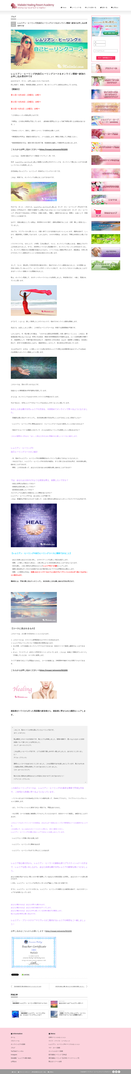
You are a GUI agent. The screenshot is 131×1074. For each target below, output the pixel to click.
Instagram (14, 1054)
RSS (113, 1072)
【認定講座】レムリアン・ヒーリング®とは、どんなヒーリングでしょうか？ (32, 1014)
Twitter (116, 1072)
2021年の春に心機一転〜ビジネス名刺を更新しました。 (70, 986)
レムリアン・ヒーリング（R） (26, 162)
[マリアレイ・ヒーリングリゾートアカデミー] (32, 6)
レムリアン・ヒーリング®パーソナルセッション (64, 1044)
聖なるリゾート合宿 (55, 1061)
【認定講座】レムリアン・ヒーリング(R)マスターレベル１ (29, 1003)
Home (64, 7)
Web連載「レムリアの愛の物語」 (21, 1058)
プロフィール (15, 1041)
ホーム (13, 1037)
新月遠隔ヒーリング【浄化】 (58, 1054)
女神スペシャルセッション (57, 1037)
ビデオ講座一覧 (91, 7)
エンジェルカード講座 (56, 1051)
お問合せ (115, 7)
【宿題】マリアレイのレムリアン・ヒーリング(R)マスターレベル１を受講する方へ (72, 1014)
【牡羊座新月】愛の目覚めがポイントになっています (27, 986)
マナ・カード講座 (54, 1047)
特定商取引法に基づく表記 (39, 1072)
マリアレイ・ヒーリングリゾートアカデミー (98, 1071)
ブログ (13, 1047)
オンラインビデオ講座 (18, 1044)
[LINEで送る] (25, 974)
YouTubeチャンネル (17, 1051)
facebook (119, 1072)
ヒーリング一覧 (76, 7)
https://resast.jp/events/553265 (54, 149)
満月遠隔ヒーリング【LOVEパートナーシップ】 (64, 1058)
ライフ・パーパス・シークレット (59, 1041)
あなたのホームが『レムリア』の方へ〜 (71, 1003)
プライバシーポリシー (24, 1072)
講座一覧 (104, 7)
